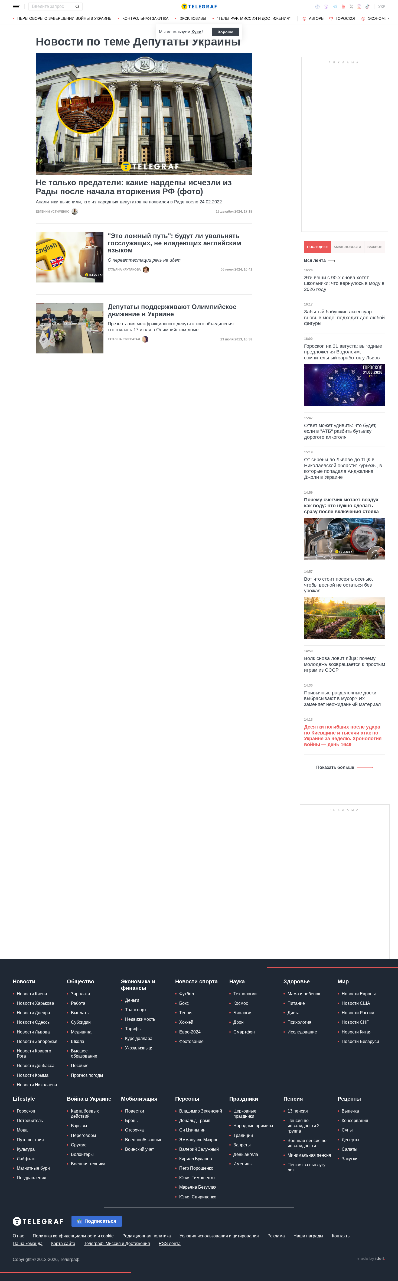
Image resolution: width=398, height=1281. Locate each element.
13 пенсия (298, 1111)
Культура (26, 1149)
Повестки (134, 1111)
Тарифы (133, 1028)
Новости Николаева (37, 1084)
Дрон (238, 1022)
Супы (347, 1130)
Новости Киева (32, 993)
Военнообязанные (143, 1139)
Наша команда (28, 1243)
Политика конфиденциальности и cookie (73, 1236)
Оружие (79, 1145)
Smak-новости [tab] (347, 247)
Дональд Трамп (194, 1120)
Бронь (131, 1120)
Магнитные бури (33, 1168)
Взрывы (79, 1125)
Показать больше (335, 767)
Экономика (380, 18)
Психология (299, 1022)
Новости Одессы (34, 1022)
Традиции (243, 1135)
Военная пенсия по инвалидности (307, 1143)
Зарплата (80, 993)
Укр (381, 6)
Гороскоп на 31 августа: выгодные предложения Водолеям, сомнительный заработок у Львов (343, 351)
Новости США (356, 1003)
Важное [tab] (374, 247)
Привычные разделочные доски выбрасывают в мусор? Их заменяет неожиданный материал (342, 698)
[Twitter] (351, 6)
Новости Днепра (33, 1012)
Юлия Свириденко (197, 1197)
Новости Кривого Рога (34, 1053)
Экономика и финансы (138, 984)
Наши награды (308, 1236)
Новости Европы (359, 993)
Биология (243, 1012)
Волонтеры (82, 1154)
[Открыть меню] (16, 6)
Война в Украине (89, 1099)
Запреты (242, 1145)
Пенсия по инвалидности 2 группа (303, 1125)
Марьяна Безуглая (198, 1187)
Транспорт (135, 1009)
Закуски (349, 1158)
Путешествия (30, 1139)
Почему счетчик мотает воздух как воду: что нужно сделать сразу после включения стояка (341, 505)
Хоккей (186, 1022)
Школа (77, 1041)
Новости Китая (356, 1032)
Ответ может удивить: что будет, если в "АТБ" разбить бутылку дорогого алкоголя (340, 431)
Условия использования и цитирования (219, 1236)
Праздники (243, 1099)
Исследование (302, 1032)
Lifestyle (24, 1099)
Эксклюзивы (193, 18)
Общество (80, 981)
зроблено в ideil (370, 1259)
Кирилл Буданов (195, 1158)
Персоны (187, 1099)
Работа (78, 1003)
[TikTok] (367, 6)
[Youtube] (343, 6)
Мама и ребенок (304, 993)
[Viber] (326, 7)
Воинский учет (139, 1149)
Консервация (355, 1120)
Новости (24, 981)
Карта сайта (63, 1243)
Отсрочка (134, 1130)
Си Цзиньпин (192, 1130)
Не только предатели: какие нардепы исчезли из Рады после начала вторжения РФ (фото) (134, 187)
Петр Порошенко (196, 1168)
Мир (343, 981)
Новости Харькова (35, 1003)
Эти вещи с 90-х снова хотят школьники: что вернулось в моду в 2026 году (344, 283)
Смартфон (244, 1032)
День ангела (245, 1154)
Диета (293, 1012)
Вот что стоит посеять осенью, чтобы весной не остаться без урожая (338, 584)
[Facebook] (317, 6)
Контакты (341, 1236)
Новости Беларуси (360, 1041)
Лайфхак (26, 1158)
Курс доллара (138, 1038)
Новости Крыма (32, 1075)
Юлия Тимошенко (197, 1177)
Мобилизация (139, 1099)
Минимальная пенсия (309, 1155)
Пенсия (293, 1099)
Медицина (81, 1032)
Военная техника (88, 1164)
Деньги (132, 1000)
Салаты (349, 1149)
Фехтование (191, 1041)
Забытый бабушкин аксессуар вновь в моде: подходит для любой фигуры (344, 317)
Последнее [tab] (317, 247)
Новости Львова (33, 1032)
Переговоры (83, 1135)
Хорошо (225, 32)
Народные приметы (253, 1125)
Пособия (80, 1065)
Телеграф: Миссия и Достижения (117, 1243)
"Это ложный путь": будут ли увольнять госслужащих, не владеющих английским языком (174, 243)
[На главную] (199, 6)
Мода (22, 1130)
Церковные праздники (244, 1114)
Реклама (276, 1236)
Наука (237, 981)
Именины (243, 1164)
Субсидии (81, 1022)
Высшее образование (84, 1053)
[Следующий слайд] (388, 18)
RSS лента (170, 1243)
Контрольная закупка (145, 18)
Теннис (186, 1012)
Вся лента (315, 260)
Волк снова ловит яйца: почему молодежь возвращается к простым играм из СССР (344, 664)
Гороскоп (346, 18)
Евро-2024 (190, 1032)
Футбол (186, 993)
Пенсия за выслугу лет (306, 1167)
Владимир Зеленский (200, 1111)
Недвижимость (140, 1019)
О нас (18, 1236)
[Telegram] (335, 6)
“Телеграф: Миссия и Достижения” (254, 18)
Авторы (316, 18)
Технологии (245, 993)
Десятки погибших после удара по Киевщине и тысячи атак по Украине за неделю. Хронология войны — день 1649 (343, 735)
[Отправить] (77, 6)
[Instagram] (359, 6)
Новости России (358, 1012)
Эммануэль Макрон (198, 1139)
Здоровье (296, 981)
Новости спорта (196, 981)
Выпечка (350, 1111)
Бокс (184, 1003)
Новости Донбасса (35, 1065)
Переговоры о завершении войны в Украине (64, 18)
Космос (240, 1003)
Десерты (350, 1139)
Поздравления (31, 1177)
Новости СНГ (355, 1022)
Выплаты (80, 1012)
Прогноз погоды (87, 1075)
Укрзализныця (139, 1048)
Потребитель (30, 1120)
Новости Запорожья (37, 1041)
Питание (296, 1003)
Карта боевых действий (85, 1114)
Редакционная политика (146, 1236)
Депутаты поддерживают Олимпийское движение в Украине (172, 310)
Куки (196, 32)
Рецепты (349, 1099)
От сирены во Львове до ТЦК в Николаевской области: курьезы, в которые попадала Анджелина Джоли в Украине (343, 468)
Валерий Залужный (199, 1149)
